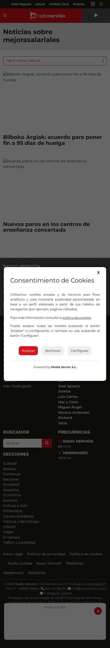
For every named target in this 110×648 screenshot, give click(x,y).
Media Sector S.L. (64, 367)
